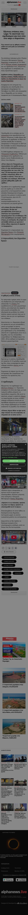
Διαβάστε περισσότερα (20, 455)
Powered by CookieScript (14, 470)
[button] (14, 457)
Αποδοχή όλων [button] (14, 461)
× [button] (25, 444)
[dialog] (14, 457)
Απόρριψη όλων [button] (14, 464)
